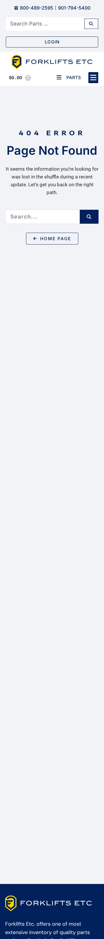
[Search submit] (91, 24)
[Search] (89, 217)
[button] (93, 77)
